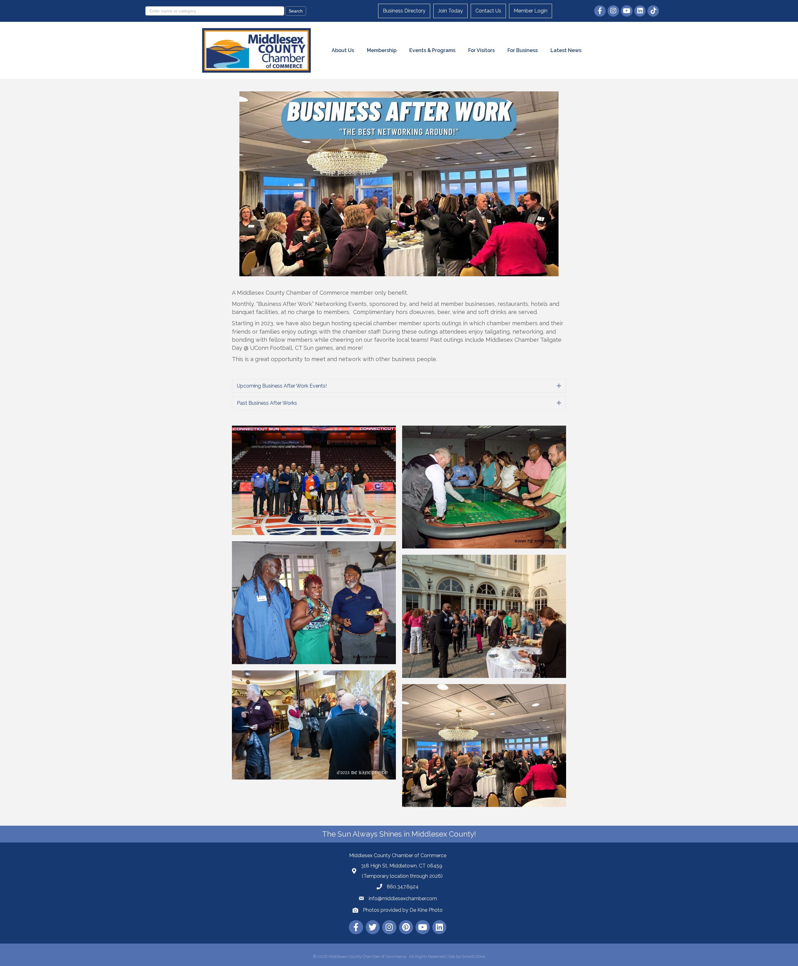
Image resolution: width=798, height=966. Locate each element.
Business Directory (404, 11)
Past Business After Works (267, 403)
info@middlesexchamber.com (403, 898)
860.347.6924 (403, 887)
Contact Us (488, 11)
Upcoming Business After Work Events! (282, 386)
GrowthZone (473, 956)
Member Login (530, 11)
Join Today (450, 11)
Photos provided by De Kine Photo (403, 910)
